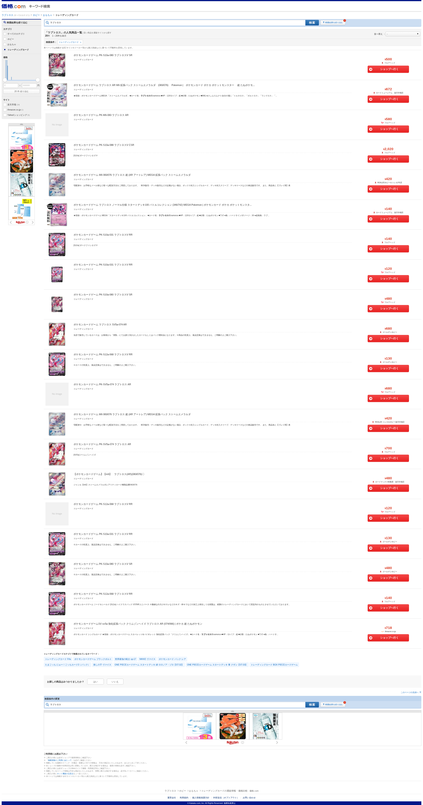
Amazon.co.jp (15, 109)
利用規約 (184, 797)
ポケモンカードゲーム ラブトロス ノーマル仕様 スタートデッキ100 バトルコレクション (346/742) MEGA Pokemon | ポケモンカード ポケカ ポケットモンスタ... (163, 204)
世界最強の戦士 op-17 (125, 659)
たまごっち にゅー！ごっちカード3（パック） (67, 664)
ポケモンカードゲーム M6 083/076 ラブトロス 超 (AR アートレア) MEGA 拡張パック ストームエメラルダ (132, 174)
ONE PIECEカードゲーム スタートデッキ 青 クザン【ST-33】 (217, 664)
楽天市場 (13, 104)
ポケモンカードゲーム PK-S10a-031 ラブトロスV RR (103, 234)
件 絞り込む (21, 91)
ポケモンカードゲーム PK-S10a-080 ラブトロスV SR (103, 55)
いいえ (115, 681)
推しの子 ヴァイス (102, 664)
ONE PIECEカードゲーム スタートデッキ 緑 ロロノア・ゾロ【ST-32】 (149, 664)
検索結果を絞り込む (334, 22)
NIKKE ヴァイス (147, 659)
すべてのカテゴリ (16, 34)
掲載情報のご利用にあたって (60, 760)
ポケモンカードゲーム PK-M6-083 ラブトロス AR (101, 115)
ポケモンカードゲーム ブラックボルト (93, 659)
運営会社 (171, 797)
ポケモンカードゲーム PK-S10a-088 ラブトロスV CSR (104, 145)
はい (95, 681)
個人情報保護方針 (200, 797)
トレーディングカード (69, 42)
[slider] (5, 80)
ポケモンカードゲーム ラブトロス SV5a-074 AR (100, 324)
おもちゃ (11, 44)
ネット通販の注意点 (65, 774)
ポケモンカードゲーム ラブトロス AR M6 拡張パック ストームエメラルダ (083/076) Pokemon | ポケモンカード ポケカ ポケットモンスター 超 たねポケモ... (164, 85)
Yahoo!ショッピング (18, 115)
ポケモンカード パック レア (172, 659)
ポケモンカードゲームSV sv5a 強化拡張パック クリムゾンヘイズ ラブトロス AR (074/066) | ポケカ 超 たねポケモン (138, 623)
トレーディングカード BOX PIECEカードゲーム (274, 664)
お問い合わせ (249, 797)
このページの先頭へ (410, 692)
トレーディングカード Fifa (58, 659)
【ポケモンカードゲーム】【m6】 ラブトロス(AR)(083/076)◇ (109, 474)
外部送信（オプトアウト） (226, 797)
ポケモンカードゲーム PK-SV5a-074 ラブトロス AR (102, 384)
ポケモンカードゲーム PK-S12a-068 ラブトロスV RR (103, 354)
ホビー (10, 39)
